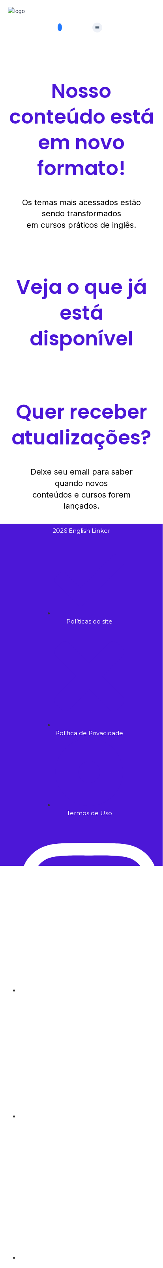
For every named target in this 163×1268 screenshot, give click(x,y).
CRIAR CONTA (70, 1062)
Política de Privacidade (79, 995)
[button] (97, 27)
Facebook (47, 878)
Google (17, 878)
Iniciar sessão (107, 1062)
